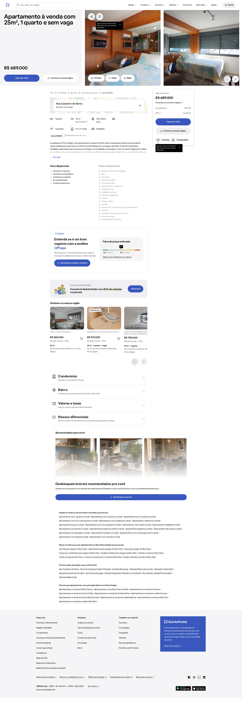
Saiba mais (135, 289)
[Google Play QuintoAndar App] (183, 688)
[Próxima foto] (79, 318)
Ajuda (213, 5)
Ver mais (57, 157)
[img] (104, 318)
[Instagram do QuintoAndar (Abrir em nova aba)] (194, 677)
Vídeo (114, 78)
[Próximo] (235, 79)
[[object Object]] (120, 25)
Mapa (129, 78)
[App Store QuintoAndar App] (199, 688)
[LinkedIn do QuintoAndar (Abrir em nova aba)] (204, 677)
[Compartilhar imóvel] (91, 16)
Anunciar (159, 5)
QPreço (173, 5)
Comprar (144, 5)
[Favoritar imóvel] (99, 16)
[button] (98, 378)
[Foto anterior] (54, 318)
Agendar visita (21, 78)
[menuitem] (132, 5)
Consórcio (187, 5)
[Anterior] (227, 79)
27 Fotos (97, 78)
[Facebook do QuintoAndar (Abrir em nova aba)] (189, 677)
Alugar (131, 5)
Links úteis (200, 5)
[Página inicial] (7, 5)
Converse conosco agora (62, 78)
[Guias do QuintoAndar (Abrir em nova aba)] (199, 677)
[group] (67, 331)
